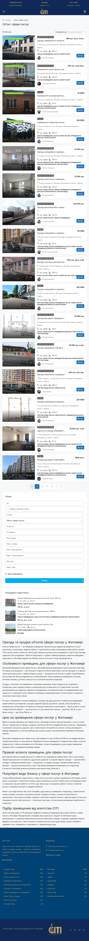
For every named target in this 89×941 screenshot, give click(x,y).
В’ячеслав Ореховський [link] (50, 112)
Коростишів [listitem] (52, 892)
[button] (44, 573)
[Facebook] (71, 930)
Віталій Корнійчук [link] (48, 58)
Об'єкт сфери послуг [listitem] (12, 877)
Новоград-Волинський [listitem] (56, 896)
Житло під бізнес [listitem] (10, 900)
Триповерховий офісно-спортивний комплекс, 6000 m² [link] (36, 611)
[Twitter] (75, 930)
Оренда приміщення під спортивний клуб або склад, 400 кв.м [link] (39, 598)
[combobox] (76, 32)
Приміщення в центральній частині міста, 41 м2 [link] (57, 96)
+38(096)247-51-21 (15, 2)
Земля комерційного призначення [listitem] (17, 892)
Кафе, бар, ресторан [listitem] (12, 896)
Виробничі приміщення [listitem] (13, 881)
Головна (8, 20)
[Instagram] (80, 930)
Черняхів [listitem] (51, 873)
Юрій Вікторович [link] (47, 479)
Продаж (40, 92)
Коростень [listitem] (51, 888)
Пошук (44, 581)
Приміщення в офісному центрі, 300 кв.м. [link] (55, 122)
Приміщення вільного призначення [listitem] (17, 885)
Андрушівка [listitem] (52, 881)
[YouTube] (84, 930)
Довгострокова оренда (45, 37)
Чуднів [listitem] (50, 877)
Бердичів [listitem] (51, 885)
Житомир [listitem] (51, 869)
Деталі (80, 56)
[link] (18, 47)
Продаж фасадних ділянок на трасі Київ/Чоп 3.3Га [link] (35, 624)
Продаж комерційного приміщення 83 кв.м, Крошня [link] (59, 233)
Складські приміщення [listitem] (12, 888)
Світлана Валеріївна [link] (49, 83)
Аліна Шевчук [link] (46, 392)
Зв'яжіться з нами (53, 855)
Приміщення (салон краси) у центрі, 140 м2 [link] (55, 69)
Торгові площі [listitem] (9, 869)
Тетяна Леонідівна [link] (48, 168)
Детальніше (7, 860)
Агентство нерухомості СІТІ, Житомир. (29, 929)
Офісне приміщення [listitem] (12, 873)
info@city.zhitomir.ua (15, 5)
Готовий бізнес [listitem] (9, 904)
